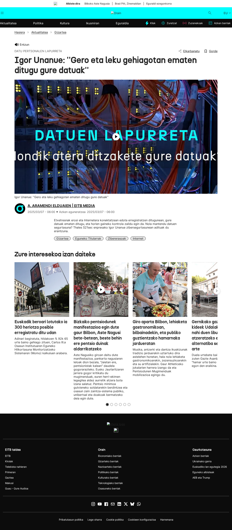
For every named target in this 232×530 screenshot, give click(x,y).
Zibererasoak (117, 238)
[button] (216, 290)
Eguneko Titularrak (88, 238)
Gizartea (62, 238)
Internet (138, 238)
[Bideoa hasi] (116, 136)
